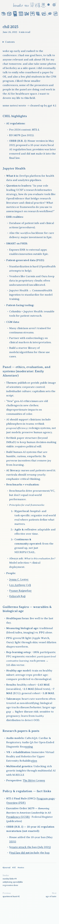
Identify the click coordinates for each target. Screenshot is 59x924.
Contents (10, 42)
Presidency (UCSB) (18, 816)
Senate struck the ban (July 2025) (30, 847)
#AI (14, 867)
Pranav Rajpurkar (20, 590)
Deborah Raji (17, 596)
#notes (21, 867)
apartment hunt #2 (11, 896)
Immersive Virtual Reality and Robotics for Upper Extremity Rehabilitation (30, 756)
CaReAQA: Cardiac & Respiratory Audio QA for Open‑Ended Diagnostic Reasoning (30, 742)
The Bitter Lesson (34, 780)
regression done (10, 885)
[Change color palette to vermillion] (48, 5)
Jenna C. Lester (19, 579)
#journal (6, 867)
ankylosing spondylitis (13, 882)
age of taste (51, 896)
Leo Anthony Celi (20, 585)
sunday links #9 (10, 879)
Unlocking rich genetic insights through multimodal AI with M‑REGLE (31, 770)
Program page (46, 798)
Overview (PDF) (16, 802)
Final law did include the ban (29, 852)
